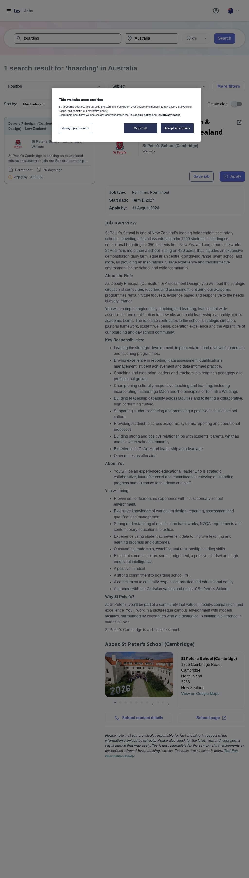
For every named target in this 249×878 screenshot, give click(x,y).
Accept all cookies (177, 128)
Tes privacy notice (168, 115)
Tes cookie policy (140, 115)
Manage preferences (76, 128)
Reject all (140, 128)
